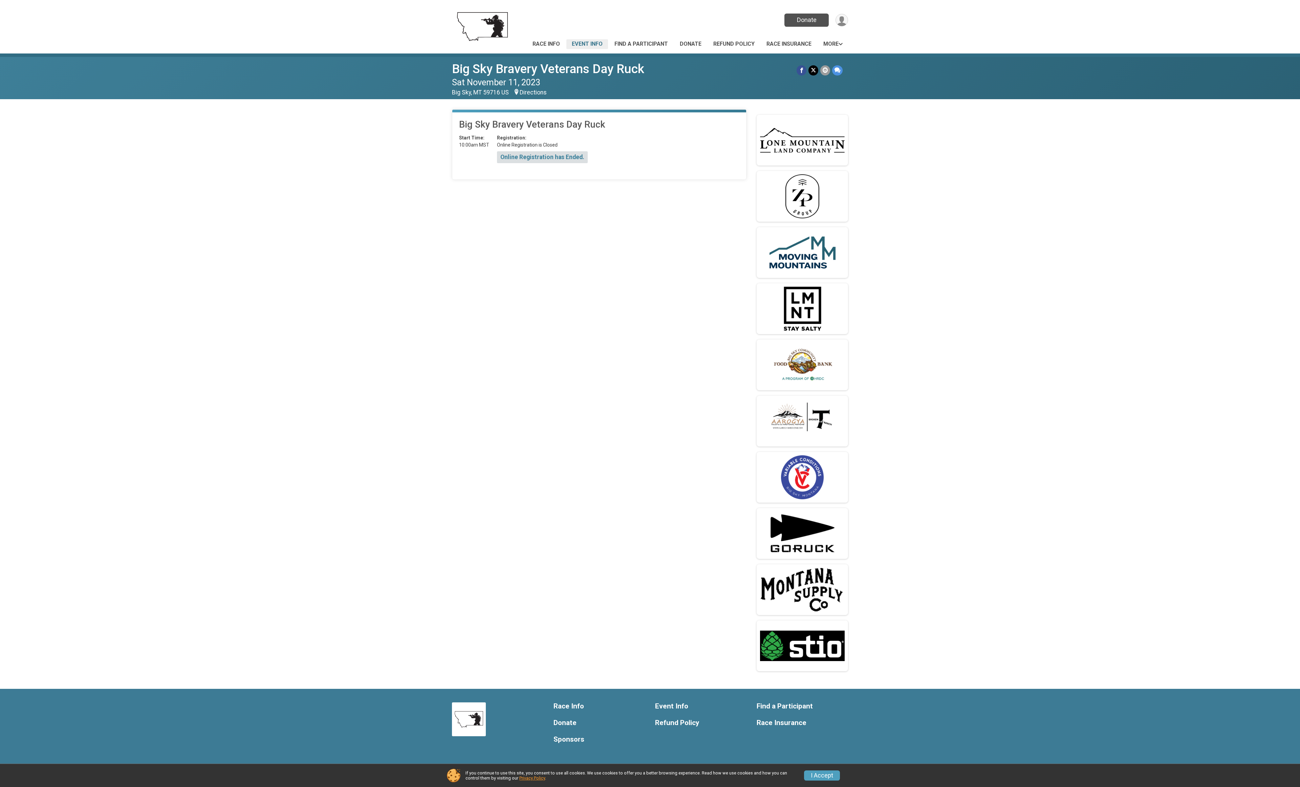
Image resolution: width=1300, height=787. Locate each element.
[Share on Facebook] (801, 70)
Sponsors (569, 739)
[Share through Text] (837, 70)
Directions (533, 92)
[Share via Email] (825, 70)
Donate (807, 19)
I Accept (822, 775)
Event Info (587, 44)
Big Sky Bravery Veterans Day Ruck (548, 69)
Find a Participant (641, 44)
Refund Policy (734, 44)
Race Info (546, 44)
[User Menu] (842, 20)
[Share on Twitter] (813, 70)
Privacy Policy (532, 778)
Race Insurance (788, 44)
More (831, 44)
